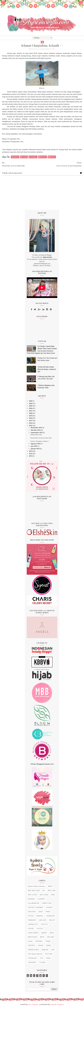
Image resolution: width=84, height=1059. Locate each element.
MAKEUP (44, 933)
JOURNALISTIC (33, 924)
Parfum (30, 941)
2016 (31, 423)
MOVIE (42, 937)
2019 (31, 416)
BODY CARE (52, 891)
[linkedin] (43, 309)
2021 (31, 411)
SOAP (53, 950)
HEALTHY (52, 920)
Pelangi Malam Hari (36, 434)
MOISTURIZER (32, 937)
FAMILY (48, 912)
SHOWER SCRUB (33, 950)
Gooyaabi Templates (57, 1004)
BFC (43, 891)
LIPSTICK (39, 929)
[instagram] (47, 309)
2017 (31, 421)
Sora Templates (33, 1004)
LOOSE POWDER (33, 933)
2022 (31, 408)
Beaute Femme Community (36, 886)
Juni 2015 (34, 446)
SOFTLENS (48, 954)
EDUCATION (32, 912)
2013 (31, 454)
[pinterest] (51, 309)
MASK (52, 933)
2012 (31, 456)
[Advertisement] (42, 1033)
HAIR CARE (42, 920)
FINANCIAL (39, 916)
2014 (31, 451)
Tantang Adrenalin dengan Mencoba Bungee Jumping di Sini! (46, 369)
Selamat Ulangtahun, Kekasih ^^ (39, 441)
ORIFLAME (50, 937)
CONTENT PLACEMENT (35, 907)
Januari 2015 (35, 449)
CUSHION (49, 907)
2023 (31, 406)
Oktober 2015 (36, 430)
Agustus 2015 (36, 444)
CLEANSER (41, 899)
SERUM (48, 945)
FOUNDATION (50, 916)
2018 (31, 418)
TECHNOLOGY (32, 958)
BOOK (53, 895)
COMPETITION (46, 903)
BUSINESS (31, 899)
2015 (31, 425)
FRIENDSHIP (32, 920)
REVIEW (40, 945)
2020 (31, 413)
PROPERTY (31, 945)
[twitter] (35, 309)
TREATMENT (32, 962)
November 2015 (37, 428)
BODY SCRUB (44, 895)
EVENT (40, 912)
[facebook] (31, 309)
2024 (31, 403)
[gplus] (39, 309)
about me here (47, 257)
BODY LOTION (32, 895)
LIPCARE (31, 929)
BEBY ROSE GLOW (34, 891)
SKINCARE (44, 950)
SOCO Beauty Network (35, 954)
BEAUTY (50, 886)
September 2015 (37, 432)
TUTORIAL (42, 962)
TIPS (41, 958)
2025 (31, 401)
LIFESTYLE (44, 924)
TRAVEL (48, 958)
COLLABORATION (33, 903)
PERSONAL (39, 941)
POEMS (47, 941)
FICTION (30, 916)
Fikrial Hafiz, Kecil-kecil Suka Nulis (41, 438)
